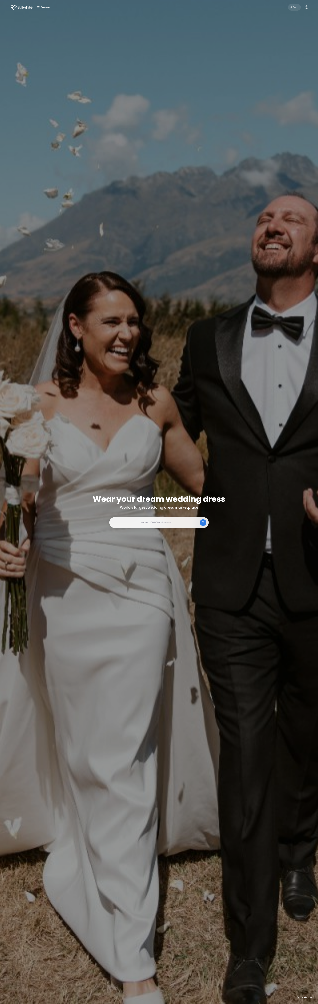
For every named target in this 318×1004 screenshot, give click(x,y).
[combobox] (159, 523)
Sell (295, 7)
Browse (45, 7)
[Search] (203, 522)
